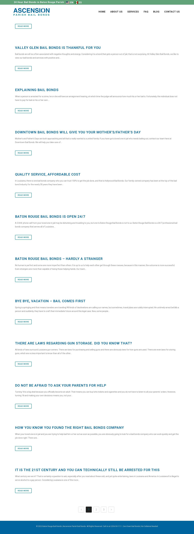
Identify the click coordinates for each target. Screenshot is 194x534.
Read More (23, 26)
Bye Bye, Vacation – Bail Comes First (50, 301)
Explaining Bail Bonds (37, 90)
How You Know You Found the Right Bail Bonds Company (69, 428)
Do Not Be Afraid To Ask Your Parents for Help (60, 385)
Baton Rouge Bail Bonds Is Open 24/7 (50, 217)
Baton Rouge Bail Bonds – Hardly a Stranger (59, 259)
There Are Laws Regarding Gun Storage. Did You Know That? (73, 343)
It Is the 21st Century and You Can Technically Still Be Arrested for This (87, 470)
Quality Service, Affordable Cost (48, 174)
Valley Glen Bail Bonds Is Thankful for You (58, 48)
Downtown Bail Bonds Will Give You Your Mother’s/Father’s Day (78, 132)
